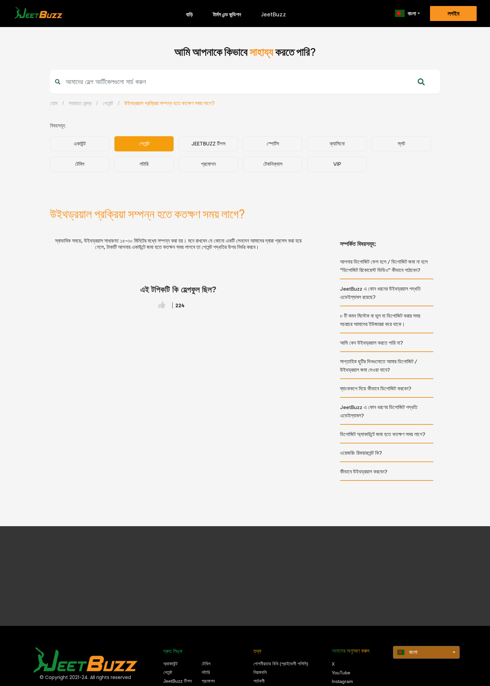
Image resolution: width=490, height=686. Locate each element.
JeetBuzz (273, 14)
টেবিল (79, 164)
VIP (337, 164)
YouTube (341, 672)
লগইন (453, 13)
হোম (53, 103)
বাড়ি (189, 14)
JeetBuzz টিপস (208, 143)
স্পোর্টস (273, 143)
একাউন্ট (80, 143)
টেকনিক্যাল (272, 164)
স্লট (401, 143)
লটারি (144, 164)
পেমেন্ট (108, 103)
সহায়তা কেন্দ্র (80, 103)
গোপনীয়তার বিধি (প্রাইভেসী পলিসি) (280, 663)
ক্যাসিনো (337, 143)
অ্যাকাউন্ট (170, 663)
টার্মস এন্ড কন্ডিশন (227, 14)
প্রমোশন (208, 164)
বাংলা (412, 13)
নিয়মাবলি (260, 672)
